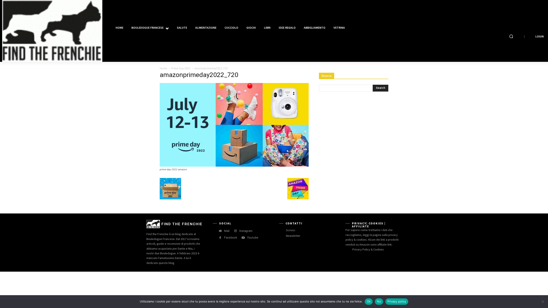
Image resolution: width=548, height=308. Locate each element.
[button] (511, 36)
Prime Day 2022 (180, 68)
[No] (543, 301)
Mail (226, 230)
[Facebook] (220, 237)
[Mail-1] (220, 231)
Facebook (230, 237)
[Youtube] (243, 237)
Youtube (252, 237)
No (379, 301)
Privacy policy (396, 301)
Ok (369, 301)
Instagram (245, 230)
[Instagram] (235, 231)
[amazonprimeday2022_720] (234, 165)
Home (163, 68)
